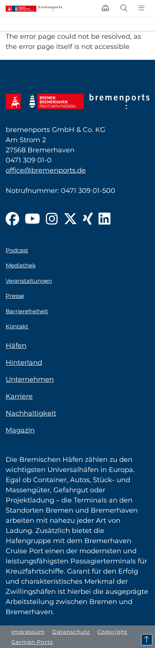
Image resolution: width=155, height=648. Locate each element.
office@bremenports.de (46, 170)
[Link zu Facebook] (12, 219)
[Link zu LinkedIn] (105, 219)
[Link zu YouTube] (32, 219)
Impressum (28, 631)
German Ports (32, 642)
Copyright (112, 631)
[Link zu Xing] (88, 219)
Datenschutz (71, 631)
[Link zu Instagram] (52, 219)
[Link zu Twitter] (70, 219)
